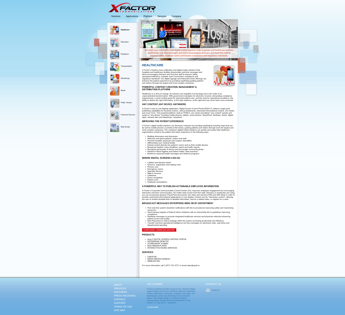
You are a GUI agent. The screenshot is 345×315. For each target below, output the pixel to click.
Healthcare (125, 30)
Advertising (125, 78)
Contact (119, 299)
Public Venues (126, 103)
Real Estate (125, 127)
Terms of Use (123, 306)
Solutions (115, 16)
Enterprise (125, 54)
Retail (123, 90)
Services (161, 16)
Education (125, 42)
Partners (120, 292)
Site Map (119, 310)
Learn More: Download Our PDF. (159, 230)
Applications (132, 16)
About (118, 284)
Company (176, 16)
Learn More (152, 307)
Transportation (126, 66)
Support (120, 303)
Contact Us (215, 290)
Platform (148, 16)
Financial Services (128, 115)
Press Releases (125, 295)
